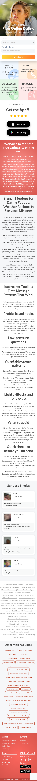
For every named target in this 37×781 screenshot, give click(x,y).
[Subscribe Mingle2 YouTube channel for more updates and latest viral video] (26, 759)
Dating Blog (6, 746)
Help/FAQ (23, 740)
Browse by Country (8, 743)
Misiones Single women (26, 634)
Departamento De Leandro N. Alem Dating (18, 681)
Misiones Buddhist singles (25, 590)
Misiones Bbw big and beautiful (10, 587)
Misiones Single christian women (17, 621)
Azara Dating (12, 654)
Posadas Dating (29, 723)
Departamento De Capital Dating (18, 673)
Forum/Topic (6, 749)
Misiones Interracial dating (9, 603)
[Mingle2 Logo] (5, 4)
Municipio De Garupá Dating (18, 708)
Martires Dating (8, 696)
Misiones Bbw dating (28, 587)
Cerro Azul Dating (25, 658)
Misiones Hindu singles (26, 598)
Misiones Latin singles (8, 606)
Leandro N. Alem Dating (13, 693)
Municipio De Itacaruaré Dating (18, 712)
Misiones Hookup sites (7, 600)
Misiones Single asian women (26, 613)
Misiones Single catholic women (18, 619)
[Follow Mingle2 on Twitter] (30, 759)
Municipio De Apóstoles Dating (24, 696)
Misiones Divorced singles (24, 595)
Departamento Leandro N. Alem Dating (18, 685)
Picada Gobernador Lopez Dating (12, 723)
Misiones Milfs (9, 611)
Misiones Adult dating (10, 584)
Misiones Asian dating (25, 584)
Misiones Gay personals (9, 598)
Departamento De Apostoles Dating (18, 666)
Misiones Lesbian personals (25, 606)
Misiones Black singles (8, 590)
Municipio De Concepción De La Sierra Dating (18, 700)
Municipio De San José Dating (18, 720)
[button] (31, 4)
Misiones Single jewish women (17, 624)
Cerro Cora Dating (8, 662)
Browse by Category (9, 740)
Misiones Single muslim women (18, 632)
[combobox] (18, 42)
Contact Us (24, 743)
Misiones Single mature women (10, 629)
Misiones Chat (8, 592)
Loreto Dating (26, 693)
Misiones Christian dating (23, 592)
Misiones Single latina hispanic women (18, 627)
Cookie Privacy (7, 757)
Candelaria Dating (12, 658)
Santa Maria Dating (11, 727)
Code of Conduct (7, 765)
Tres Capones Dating (25, 727)
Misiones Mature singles (25, 608)
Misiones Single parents (9, 634)
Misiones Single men (28, 629)
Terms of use (6, 762)
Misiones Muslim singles (23, 611)
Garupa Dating (25, 689)
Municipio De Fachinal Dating (18, 704)
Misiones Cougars (8, 595)
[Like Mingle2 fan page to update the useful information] (21, 759)
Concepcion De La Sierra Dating (25, 662)
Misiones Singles (18, 637)
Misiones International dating (25, 600)
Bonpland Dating (23, 654)
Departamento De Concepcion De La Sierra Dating (18, 677)
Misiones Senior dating (7, 613)
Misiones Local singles (9, 608)
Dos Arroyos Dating (13, 689)
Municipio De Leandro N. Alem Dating (18, 716)
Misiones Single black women (17, 616)
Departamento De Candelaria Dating (18, 670)
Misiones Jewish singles (27, 603)
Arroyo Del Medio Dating (25, 650)
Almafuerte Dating (10, 650)
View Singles (18, 57)
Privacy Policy (6, 759)
